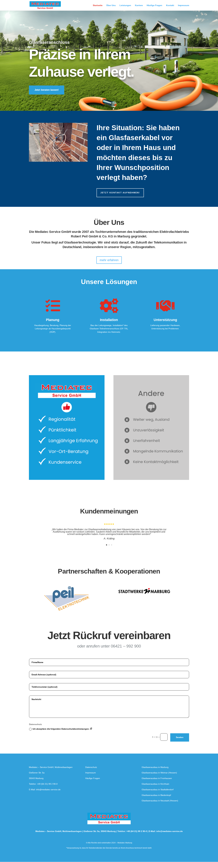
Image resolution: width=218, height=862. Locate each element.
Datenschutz (91, 767)
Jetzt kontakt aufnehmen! (120, 192)
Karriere (139, 5)
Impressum (183, 5)
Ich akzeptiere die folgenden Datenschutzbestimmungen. (61, 729)
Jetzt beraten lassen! (47, 89)
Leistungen (125, 5)
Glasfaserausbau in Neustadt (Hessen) (160, 800)
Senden (179, 737)
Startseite (97, 5)
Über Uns (111, 5)
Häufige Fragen (154, 5)
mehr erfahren (109, 260)
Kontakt (170, 5)
